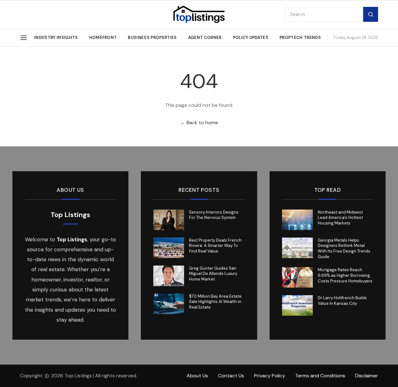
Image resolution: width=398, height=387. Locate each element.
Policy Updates (251, 37)
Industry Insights (56, 37)
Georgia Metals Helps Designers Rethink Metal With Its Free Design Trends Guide (344, 249)
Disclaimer (366, 375)
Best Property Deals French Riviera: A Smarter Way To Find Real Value (215, 246)
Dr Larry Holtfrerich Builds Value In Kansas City (342, 300)
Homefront (103, 37)
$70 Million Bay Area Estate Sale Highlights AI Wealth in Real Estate (215, 302)
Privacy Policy (269, 375)
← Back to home (199, 122)
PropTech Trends (300, 37)
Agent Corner (205, 37)
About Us (197, 375)
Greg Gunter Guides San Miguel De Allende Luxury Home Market (213, 274)
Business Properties (152, 37)
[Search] (370, 14)
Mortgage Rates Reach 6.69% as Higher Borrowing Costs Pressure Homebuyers (345, 275)
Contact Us (231, 375)
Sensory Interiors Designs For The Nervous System (213, 215)
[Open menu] (23, 37)
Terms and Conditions (320, 375)
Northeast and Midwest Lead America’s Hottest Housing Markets (340, 218)
